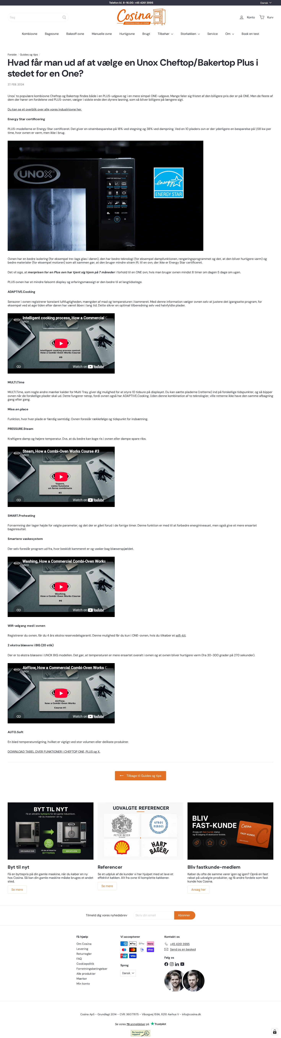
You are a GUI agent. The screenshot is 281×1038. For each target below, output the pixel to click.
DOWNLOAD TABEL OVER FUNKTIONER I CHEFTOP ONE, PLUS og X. (54, 752)
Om (228, 34)
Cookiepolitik (85, 964)
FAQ (79, 959)
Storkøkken (189, 34)
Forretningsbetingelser (91, 969)
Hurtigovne (127, 34)
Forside (12, 54)
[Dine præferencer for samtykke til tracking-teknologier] (274, 1031)
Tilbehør (164, 34)
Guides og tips (29, 54)
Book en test (250, 34)
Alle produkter (86, 974)
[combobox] (38, 17)
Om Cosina (83, 944)
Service (212, 34)
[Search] (64, 17)
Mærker (81, 979)
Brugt (146, 34)
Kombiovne (29, 34)
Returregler (84, 954)
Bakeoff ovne (75, 34)
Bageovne (52, 34)
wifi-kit (181, 635)
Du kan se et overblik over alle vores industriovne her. (45, 109)
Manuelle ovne (102, 34)
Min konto (83, 984)
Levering (82, 949)
